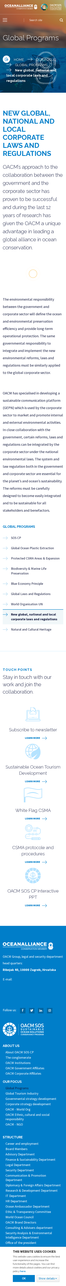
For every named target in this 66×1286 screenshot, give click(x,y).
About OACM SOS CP (20, 1052)
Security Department (20, 1170)
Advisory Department (20, 1154)
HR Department (16, 1201)
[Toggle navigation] (5, 19)
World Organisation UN (27, 604)
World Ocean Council (20, 1217)
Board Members (16, 1149)
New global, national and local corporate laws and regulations (34, 616)
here (23, 1271)
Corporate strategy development (28, 1104)
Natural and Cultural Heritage (31, 629)
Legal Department (18, 1165)
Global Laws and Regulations (31, 594)
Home (19, 60)
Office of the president (21, 1243)
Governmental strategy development (31, 1099)
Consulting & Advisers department (29, 1228)
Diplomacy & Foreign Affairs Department (33, 1185)
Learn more (32, 738)
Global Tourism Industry (22, 1093)
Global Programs (31, 65)
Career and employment (22, 1143)
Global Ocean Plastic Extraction (32, 548)
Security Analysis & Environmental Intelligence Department (29, 1235)
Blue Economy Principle (27, 583)
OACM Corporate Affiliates (23, 1073)
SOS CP (16, 538)
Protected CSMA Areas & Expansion (35, 558)
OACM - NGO (14, 1124)
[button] (48, 1278)
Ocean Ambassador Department (28, 1206)
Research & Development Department (32, 1190)
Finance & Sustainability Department (30, 1159)
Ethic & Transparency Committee (28, 1212)
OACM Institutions (18, 1063)
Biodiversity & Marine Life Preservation (28, 570)
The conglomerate (18, 1057)
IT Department (16, 1196)
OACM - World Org (18, 1109)
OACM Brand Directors (21, 1222)
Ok (24, 1278)
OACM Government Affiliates (25, 1068)
